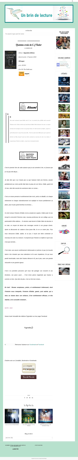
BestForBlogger (44, 458)
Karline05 (61, 63)
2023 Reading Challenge (63, 61)
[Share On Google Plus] (32, 398)
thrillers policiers (22, 40)
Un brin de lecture (36, 458)
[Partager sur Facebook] (25, 398)
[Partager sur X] (28, 398)
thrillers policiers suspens (33, 40)
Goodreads (32, 344)
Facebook (41, 344)
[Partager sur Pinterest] (30, 398)
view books (68, 67)
